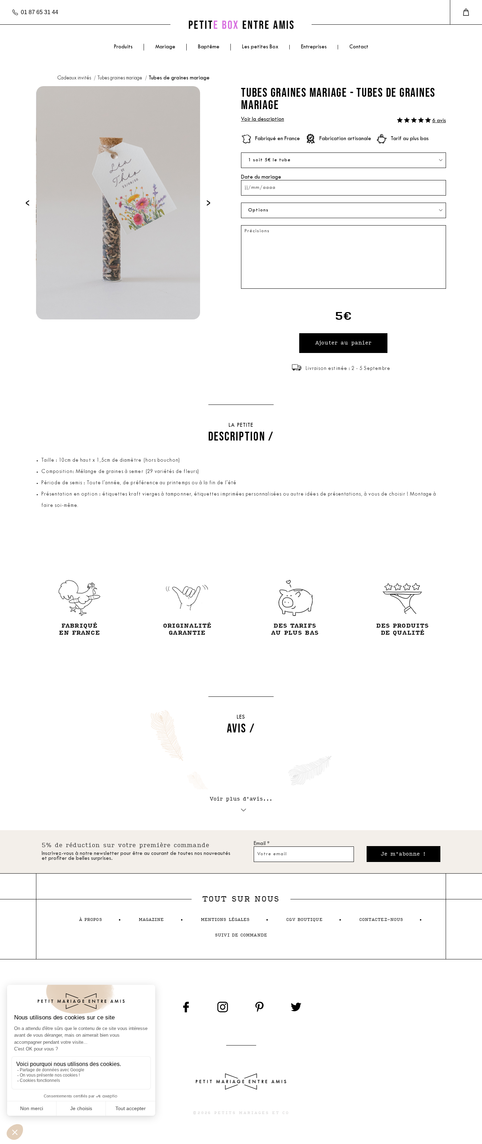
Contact (358, 47)
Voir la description (262, 119)
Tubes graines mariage (120, 78)
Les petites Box (260, 47)
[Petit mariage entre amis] (241, 25)
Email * (262, 843)
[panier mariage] (466, 12)
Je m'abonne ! (403, 854)
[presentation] (27, 203)
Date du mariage (261, 177)
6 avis (439, 121)
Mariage (165, 47)
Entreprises (314, 47)
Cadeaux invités (74, 78)
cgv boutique (304, 919)
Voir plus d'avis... (241, 799)
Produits (123, 47)
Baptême (208, 47)
